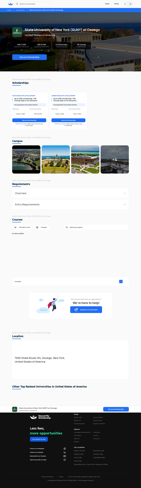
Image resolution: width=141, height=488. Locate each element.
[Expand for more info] (124, 193)
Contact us (96, 438)
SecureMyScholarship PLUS (82, 432)
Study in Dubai (97, 420)
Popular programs (79, 424)
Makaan (76, 442)
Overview (20, 193)
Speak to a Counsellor (89, 310)
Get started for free (38, 439)
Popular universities (99, 424)
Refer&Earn (96, 432)
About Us (77, 438)
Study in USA (78, 417)
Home (9, 10)
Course (95, 435)
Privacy (61, 477)
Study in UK (77, 420)
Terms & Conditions (47, 477)
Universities (20, 10)
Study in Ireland (98, 417)
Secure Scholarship (29, 57)
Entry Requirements (27, 204)
